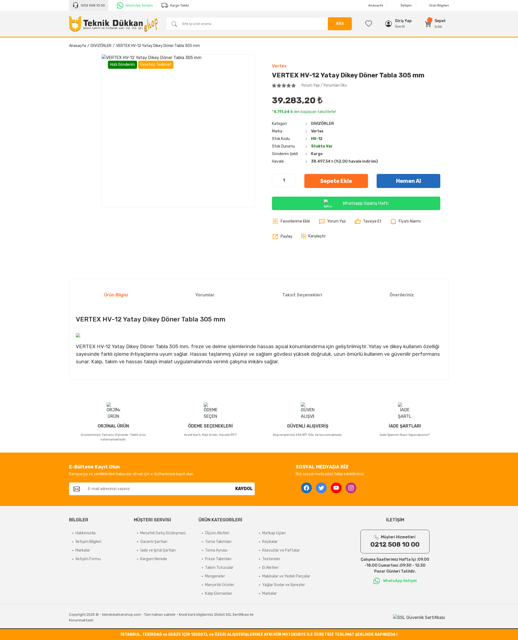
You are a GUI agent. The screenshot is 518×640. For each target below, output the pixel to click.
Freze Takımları (218, 559)
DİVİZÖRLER (322, 123)
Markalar (83, 550)
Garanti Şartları (153, 541)
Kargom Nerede (153, 559)
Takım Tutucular (219, 567)
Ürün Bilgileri (439, 5)
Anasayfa (375, 5)
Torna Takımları (218, 541)
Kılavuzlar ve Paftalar (281, 550)
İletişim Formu (88, 559)
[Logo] (113, 24)
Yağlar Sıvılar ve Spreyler (283, 585)
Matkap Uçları (274, 533)
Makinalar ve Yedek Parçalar (286, 576)
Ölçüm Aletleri (217, 533)
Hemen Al (408, 181)
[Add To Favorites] (291, 221)
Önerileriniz (402, 294)
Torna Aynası (216, 550)
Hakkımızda (86, 533)
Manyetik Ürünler (219, 585)
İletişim (406, 5)
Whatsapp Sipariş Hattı (365, 203)
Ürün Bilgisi (116, 294)
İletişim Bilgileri (88, 541)
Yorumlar (204, 294)
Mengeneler (215, 576)
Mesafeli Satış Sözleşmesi (163, 533)
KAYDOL (244, 488)
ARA (340, 23)
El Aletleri (270, 567)
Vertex (279, 66)
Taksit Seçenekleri (302, 294)
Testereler (271, 559)
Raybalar (270, 541)
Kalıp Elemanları (218, 593)
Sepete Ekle (336, 181)
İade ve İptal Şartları (158, 550)
